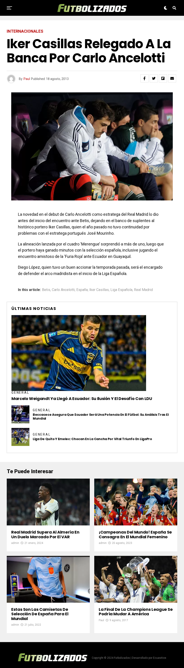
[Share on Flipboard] (163, 78)
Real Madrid (143, 290)
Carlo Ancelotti (63, 290)
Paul (27, 79)
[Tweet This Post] (154, 78)
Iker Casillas (99, 290)
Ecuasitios (159, 657)
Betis (46, 290)
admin (15, 543)
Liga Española (121, 290)
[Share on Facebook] (144, 78)
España (82, 290)
